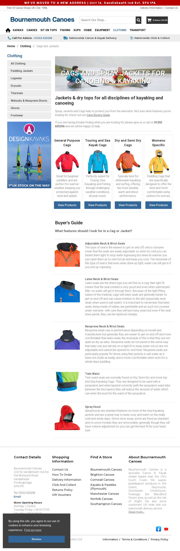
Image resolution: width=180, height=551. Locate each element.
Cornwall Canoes (102, 479)
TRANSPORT (138, 30)
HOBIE (88, 30)
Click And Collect (64, 485)
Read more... (136, 511)
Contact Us (60, 469)
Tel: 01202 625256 (24, 492)
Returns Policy (62, 490)
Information (110, 539)
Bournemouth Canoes (106, 469)
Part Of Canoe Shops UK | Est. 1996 (27, 7)
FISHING (65, 30)
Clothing (25, 46)
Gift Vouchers (61, 494)
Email (17, 496)
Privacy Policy (159, 539)
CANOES (32, 30)
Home (11, 46)
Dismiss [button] (36, 539)
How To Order (62, 474)
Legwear (16, 78)
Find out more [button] (32, 530)
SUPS (77, 30)
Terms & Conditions (134, 539)
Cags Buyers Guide (98, 115)
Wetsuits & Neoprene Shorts (29, 100)
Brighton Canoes (102, 474)
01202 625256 (43, 38)
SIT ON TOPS (48, 30)
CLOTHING (119, 30)
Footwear (17, 115)
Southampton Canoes (106, 504)
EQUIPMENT (102, 30)
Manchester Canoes (104, 493)
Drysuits (16, 85)
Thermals (17, 93)
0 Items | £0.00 (160, 20)
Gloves (15, 108)
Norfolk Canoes (101, 499)
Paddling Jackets (22, 71)
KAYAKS (18, 30)
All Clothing (18, 63)
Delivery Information (66, 479)
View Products (67, 205)
